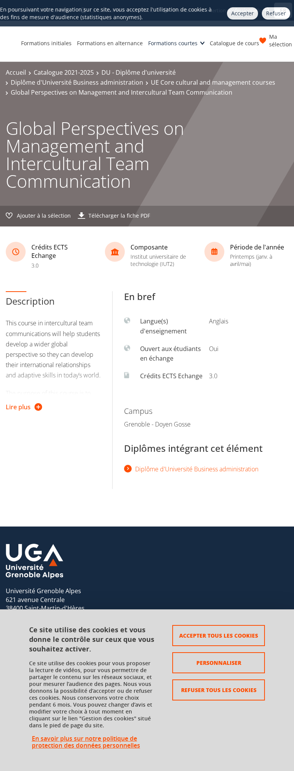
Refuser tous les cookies (218, 690)
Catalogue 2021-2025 (64, 72)
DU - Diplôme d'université (138, 72)
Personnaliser (218, 662)
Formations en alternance (110, 43)
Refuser (276, 13)
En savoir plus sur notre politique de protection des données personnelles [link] (86, 742)
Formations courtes (173, 43)
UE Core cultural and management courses (213, 82)
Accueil (16, 72)
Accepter (242, 13)
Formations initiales (46, 43)
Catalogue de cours (234, 43)
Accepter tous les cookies (218, 635)
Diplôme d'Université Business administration (77, 82)
